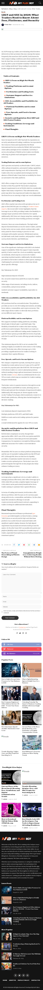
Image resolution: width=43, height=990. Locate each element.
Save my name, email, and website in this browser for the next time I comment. (22, 612)
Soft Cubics (36, 987)
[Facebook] (14, 545)
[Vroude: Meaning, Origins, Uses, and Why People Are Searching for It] (11, 742)
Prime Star (8, 24)
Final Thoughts (11, 129)
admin (5, 799)
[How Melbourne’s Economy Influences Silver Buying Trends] (32, 742)
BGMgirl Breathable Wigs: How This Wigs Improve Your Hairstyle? (26, 935)
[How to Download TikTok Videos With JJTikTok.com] (11, 810)
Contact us (22, 627)
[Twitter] (19, 545)
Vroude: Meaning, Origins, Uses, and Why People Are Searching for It (10, 753)
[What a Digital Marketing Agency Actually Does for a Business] (32, 670)
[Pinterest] (24, 545)
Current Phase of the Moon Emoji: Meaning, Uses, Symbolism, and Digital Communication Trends (31, 729)
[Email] (39, 545)
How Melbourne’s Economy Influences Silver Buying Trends (31, 753)
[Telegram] (34, 545)
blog (3, 12)
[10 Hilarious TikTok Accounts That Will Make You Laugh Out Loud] (7, 956)
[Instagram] (26, 633)
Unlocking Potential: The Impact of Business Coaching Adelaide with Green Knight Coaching (31, 705)
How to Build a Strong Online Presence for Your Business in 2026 (11, 681)
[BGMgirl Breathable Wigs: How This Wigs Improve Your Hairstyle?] (7, 936)
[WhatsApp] (29, 545)
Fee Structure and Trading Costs (20, 92)
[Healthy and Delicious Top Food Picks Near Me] (7, 966)
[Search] (40, 3)
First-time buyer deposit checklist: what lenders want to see (11, 728)
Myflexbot (11, 987)
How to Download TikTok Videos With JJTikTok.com (10, 821)
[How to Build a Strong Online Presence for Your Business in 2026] (11, 670)
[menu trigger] (4, 3)
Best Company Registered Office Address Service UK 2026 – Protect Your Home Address (10, 705)
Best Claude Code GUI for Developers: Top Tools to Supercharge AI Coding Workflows (31, 822)
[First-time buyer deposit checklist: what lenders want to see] (11, 718)
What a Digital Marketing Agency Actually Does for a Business (30, 681)
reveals (14, 375)
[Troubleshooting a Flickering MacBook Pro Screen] (7, 946)
